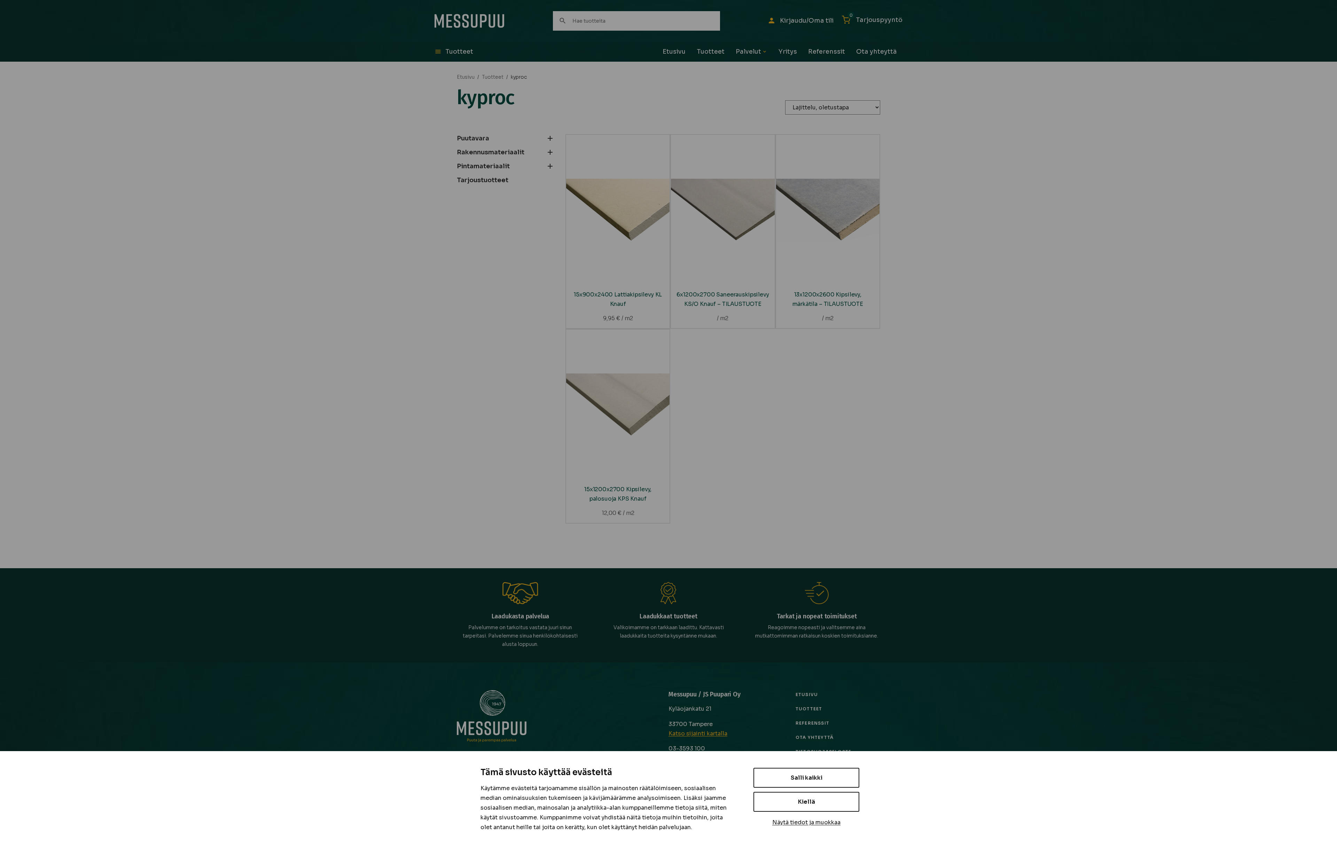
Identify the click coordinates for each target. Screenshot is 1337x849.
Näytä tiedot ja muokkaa (806, 822)
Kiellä (806, 801)
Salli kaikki (806, 777)
